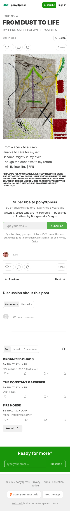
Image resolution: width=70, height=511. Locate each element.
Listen (62, 38)
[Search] (63, 349)
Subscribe (49, 5)
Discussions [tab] (30, 349)
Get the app (52, 494)
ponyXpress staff (28, 369)
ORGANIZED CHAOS (18, 359)
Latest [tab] (16, 349)
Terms (46, 482)
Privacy (36, 482)
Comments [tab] (11, 304)
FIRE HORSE (12, 405)
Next (58, 279)
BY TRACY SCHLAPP (15, 364)
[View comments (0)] (19, 47)
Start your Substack (25, 494)
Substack (17, 503)
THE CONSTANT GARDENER (24, 382)
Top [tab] (7, 349)
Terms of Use (52, 234)
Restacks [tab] (26, 304)
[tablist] (18, 304)
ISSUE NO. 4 (10, 16)
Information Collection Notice (37, 237)
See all (10, 428)
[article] (35, 366)
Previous (14, 279)
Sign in (62, 5)
